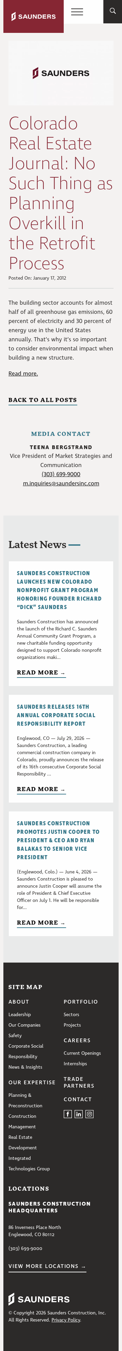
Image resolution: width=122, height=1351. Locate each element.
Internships (75, 1064)
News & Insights (25, 1067)
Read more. (23, 374)
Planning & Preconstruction (25, 1100)
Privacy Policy (66, 1320)
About (18, 1002)
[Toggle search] (113, 12)
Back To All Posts (42, 399)
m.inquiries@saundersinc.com (61, 484)
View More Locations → (47, 1266)
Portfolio (81, 1002)
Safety (15, 1036)
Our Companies (24, 1025)
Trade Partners (79, 1083)
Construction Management (22, 1121)
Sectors (71, 1015)
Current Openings (82, 1053)
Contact (78, 1099)
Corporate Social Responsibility (25, 1051)
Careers (77, 1040)
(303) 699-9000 (61, 475)
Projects (72, 1025)
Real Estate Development (22, 1142)
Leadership (19, 1015)
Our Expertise (32, 1083)
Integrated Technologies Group (29, 1163)
